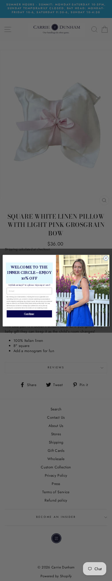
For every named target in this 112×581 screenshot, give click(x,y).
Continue (29, 313)
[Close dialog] (106, 258)
